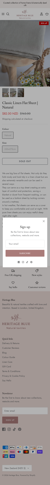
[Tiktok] (27, 262)
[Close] (44, 221)
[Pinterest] (31, 262)
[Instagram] (23, 262)
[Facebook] (19, 262)
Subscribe (25, 253)
